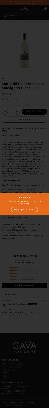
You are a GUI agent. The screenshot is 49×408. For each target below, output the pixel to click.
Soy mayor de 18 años (24, 209)
